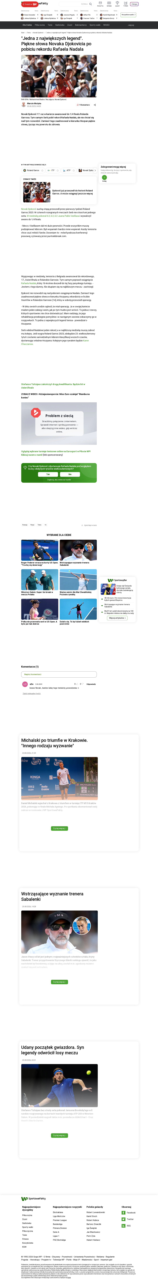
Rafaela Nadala (28, 283)
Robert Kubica (93, 1220)
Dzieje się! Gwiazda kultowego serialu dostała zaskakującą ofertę (125, 589)
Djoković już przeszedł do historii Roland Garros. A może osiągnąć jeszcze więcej (72, 192)
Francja (24, 525)
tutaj (69, 1277)
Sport (96, 1260)
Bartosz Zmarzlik (94, 1224)
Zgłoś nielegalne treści (32, 694)
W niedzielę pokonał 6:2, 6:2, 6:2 (42, 216)
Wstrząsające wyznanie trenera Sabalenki (74, 564)
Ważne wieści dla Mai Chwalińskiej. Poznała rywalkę (76, 593)
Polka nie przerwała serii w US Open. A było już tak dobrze (39, 623)
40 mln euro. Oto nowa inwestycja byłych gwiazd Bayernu (117, 599)
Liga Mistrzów (59, 1216)
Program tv (46, 1260)
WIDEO (106, 25)
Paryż (32, 525)
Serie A (56, 1232)
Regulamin (110, 1257)
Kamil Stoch (92, 1216)
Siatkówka (59, 25)
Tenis (50, 25)
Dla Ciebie (27, 25)
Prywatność (67, 1257)
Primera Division (60, 1228)
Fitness (25, 1239)
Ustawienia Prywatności (84, 1257)
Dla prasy (56, 1257)
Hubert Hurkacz (93, 1240)
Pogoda (24, 1260)
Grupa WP (37, 1257)
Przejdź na (28, 4)
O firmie (47, 1257)
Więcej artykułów (116, 618)
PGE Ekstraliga (59, 1240)
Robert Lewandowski (96, 1212)
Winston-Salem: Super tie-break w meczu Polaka (37, 593)
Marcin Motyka (34, 103)
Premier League (60, 1220)
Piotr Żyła (91, 1236)
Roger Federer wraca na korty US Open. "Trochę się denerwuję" (39, 564)
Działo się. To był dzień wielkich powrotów (74, 623)
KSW (24, 1247)
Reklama (100, 1257)
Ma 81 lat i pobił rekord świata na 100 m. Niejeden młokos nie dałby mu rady (119, 612)
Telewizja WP (59, 1260)
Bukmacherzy (81, 25)
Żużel (69, 25)
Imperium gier (106, 1260)
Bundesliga (57, 1224)
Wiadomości (87, 1260)
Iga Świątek (92, 1228)
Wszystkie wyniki (128, 15)
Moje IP (76, 1260)
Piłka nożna (40, 25)
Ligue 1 (56, 1236)
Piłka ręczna (27, 1231)
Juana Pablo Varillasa (68, 216)
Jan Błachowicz (93, 1232)
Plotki (68, 1260)
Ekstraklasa (58, 1212)
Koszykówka (27, 1243)
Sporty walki (95, 25)
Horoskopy (35, 1260)
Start (22, 33)
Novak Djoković (38, 33)
